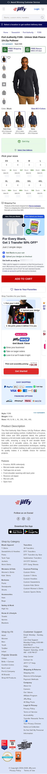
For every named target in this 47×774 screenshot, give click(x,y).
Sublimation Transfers (32, 558)
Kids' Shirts (6, 575)
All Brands (6, 675)
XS (6, 161)
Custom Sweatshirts (32, 582)
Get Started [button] (21, 371)
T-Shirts (5, 548)
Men (3, 642)
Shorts (4, 590)
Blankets (5, 623)
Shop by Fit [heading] (7, 632)
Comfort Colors (8, 665)
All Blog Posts (29, 702)
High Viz (5, 609)
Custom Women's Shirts (33, 588)
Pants (4, 583)
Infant (4, 652)
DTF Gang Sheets (31, 564)
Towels (4, 616)
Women (5, 639)
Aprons (4, 620)
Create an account (9, 271)
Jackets (5, 561)
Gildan (4, 658)
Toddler (5, 648)
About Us (27, 686)
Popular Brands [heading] (9, 655)
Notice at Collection (31, 727)
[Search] (42, 17)
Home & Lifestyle (9, 613)
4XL (40, 181)
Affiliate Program (30, 696)
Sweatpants (6, 586)
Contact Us (28, 660)
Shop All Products (9, 678)
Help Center (28, 657)
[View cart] (42, 9)
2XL (18, 181)
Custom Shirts (29, 572)
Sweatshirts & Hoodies (11, 551)
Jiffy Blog (27, 699)
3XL (29, 181)
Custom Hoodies (30, 579)
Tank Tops (6, 558)
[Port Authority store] (8, 44)
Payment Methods (31, 679)
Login (36, 9)
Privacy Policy (29, 709)
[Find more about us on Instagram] (23, 518)
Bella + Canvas (8, 662)
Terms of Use (29, 770)
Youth (4, 645)
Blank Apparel (8, 545)
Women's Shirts (8, 572)
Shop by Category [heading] (11, 541)
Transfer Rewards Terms (34, 718)
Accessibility (28, 715)
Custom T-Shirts (30, 575)
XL (6, 181)
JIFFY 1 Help (30, 663)
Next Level (6, 668)
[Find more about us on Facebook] (18, 518)
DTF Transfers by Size (33, 555)
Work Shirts (6, 564)
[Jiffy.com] (19, 9)
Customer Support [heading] (33, 632)
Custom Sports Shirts (32, 592)
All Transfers (29, 548)
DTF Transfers (29, 551)
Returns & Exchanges (32, 676)
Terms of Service (30, 712)
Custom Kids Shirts (31, 585)
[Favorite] (9, 57)
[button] (4, 9)
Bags (4, 601)
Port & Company (35, 206)
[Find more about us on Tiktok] (28, 518)
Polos (4, 555)
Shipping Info (29, 673)
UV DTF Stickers (30, 561)
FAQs (26, 666)
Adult (4, 635)
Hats (3, 598)
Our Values (28, 692)
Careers (27, 689)
